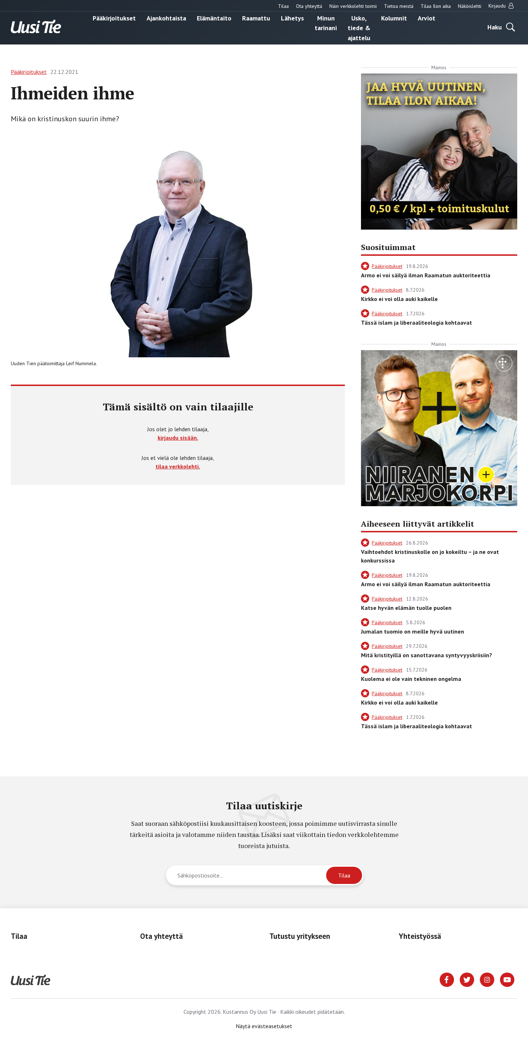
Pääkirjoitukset (114, 18)
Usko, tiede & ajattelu (359, 28)
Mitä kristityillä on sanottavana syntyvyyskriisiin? (426, 655)
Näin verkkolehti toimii (353, 6)
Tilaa (283, 6)
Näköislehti (469, 6)
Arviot (426, 18)
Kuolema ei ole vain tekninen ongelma (411, 678)
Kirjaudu (497, 6)
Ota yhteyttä (309, 6)
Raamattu (256, 18)
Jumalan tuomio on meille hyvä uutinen (412, 631)
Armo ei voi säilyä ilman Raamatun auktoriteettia (425, 275)
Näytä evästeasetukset (264, 1026)
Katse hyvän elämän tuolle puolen (406, 607)
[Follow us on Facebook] (447, 979)
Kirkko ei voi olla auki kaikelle (399, 298)
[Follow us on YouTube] (507, 979)
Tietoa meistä (398, 6)
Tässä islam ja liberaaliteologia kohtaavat (416, 322)
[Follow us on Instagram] (487, 979)
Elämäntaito (214, 18)
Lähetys (292, 18)
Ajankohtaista (166, 18)
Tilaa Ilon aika (436, 6)
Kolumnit (394, 18)
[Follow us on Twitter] (467, 979)
